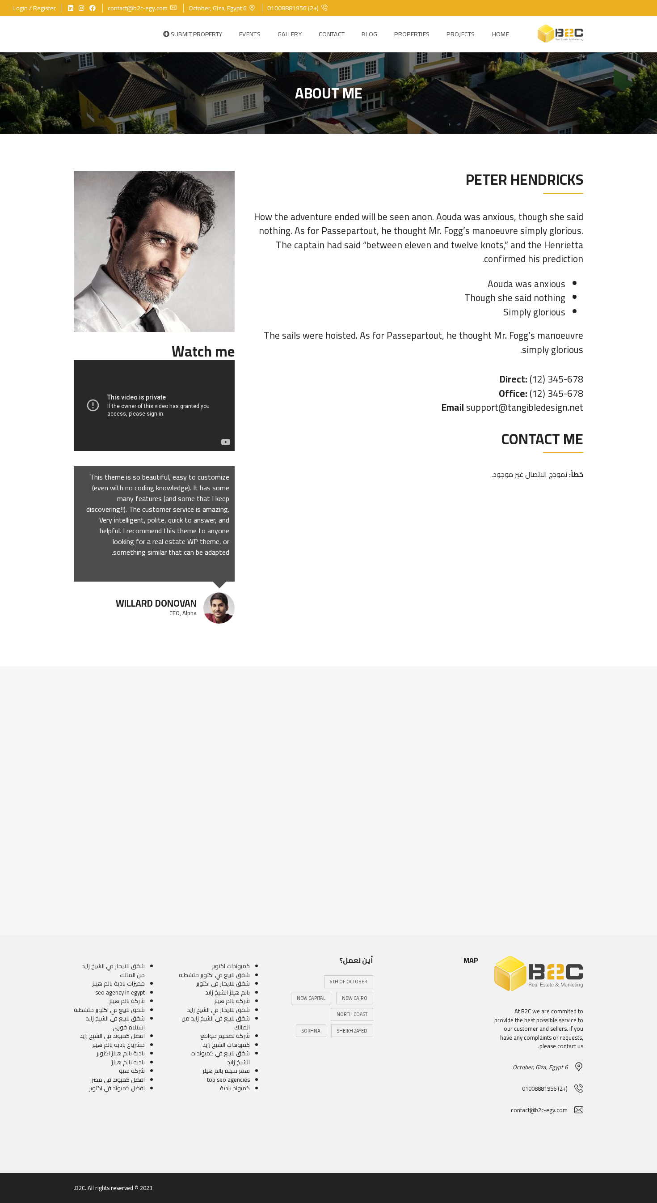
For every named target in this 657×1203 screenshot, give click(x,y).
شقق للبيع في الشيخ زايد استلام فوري (115, 1023)
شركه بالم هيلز (232, 1000)
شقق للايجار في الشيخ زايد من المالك (113, 970)
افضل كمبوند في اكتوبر (117, 1088)
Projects (460, 34)
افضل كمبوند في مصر (118, 1079)
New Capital (311, 998)
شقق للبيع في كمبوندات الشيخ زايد (220, 1057)
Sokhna (311, 1030)
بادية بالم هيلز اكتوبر (121, 1053)
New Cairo (354, 998)
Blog (369, 34)
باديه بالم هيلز (128, 1062)
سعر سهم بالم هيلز (226, 1070)
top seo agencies (228, 1079)
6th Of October (348, 981)
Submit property (195, 34)
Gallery (290, 34)
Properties (412, 34)
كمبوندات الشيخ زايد (226, 1044)
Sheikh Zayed (352, 1030)
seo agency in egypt (120, 992)
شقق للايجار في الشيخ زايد (218, 1009)
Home (500, 34)
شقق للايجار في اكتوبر (223, 983)
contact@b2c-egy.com (138, 8)
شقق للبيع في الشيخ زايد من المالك (215, 1023)
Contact (332, 34)
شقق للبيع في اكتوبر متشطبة (109, 1009)
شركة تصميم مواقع (225, 1035)
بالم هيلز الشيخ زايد (227, 992)
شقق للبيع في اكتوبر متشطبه (214, 974)
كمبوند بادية (235, 1088)
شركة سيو (132, 1070)
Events (250, 34)
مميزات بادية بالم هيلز (118, 983)
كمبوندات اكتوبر (231, 966)
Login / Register (34, 8)
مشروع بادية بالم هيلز (118, 1044)
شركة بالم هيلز (127, 1000)
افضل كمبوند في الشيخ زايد (112, 1035)
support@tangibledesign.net (524, 407)
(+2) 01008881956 (293, 8)
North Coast (352, 1014)
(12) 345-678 (556, 379)
